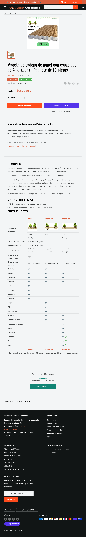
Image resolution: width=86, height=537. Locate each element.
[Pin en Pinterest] (69, 83)
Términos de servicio (55, 430)
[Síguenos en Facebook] (5, 519)
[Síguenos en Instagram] (9, 519)
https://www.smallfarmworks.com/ (21, 146)
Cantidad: (11, 98)
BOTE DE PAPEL (10, 452)
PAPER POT (12, 13)
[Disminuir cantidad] (19, 98)
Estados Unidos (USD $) (26, 510)
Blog (48, 437)
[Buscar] (75, 7)
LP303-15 (66, 219)
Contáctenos (52, 420)
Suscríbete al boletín (72, 2)
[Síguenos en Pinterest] (13, 519)
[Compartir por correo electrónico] (77, 83)
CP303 (30, 219)
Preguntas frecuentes (55, 433)
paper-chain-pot (13, 79)
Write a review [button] (43, 386)
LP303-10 (49, 219)
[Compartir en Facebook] (65, 83)
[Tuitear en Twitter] (73, 83)
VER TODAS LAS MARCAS (14, 469)
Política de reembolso (55, 427)
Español (8, 510)
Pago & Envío (52, 423)
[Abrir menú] (5, 7)
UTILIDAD (8, 459)
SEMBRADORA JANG (12, 456)
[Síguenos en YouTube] (17, 519)
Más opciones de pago (61, 111)
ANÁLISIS (8, 466)
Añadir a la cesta (25, 106)
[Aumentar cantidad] (30, 98)
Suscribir (11, 500)
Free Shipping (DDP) (26, 79)
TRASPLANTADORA (12, 449)
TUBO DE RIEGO (10, 463)
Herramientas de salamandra (58, 449)
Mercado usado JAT (55, 452)
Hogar (4, 13)
